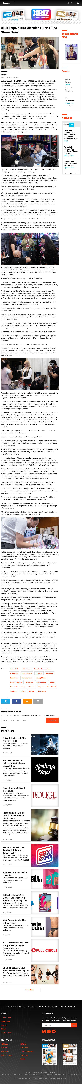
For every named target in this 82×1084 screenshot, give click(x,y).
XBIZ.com (4, 1044)
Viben (22, 691)
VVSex (31, 691)
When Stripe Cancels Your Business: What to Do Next (71, 150)
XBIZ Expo (24, 1055)
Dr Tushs (39, 673)
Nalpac (52, 682)
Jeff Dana (4, 75)
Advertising (5, 1021)
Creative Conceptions (42, 669)
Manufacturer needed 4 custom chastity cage (70, 163)
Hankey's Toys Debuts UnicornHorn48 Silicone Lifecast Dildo (14, 763)
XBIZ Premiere (6, 1055)
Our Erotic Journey (17, 687)
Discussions (65, 125)
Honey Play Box (16, 682)
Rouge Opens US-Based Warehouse (14, 789)
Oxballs (31, 687)
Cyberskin (14, 673)
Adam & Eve (15, 669)
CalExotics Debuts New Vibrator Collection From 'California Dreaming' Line (15, 897)
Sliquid (40, 687)
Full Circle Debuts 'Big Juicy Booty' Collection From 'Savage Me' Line (15, 945)
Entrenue (49, 673)
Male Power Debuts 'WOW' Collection (15, 874)
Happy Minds (41, 678)
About (3, 1029)
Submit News (6, 1017)
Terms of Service (60, 1078)
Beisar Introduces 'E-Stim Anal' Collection (14, 739)
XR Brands (42, 691)
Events (66, 71)
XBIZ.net (67, 118)
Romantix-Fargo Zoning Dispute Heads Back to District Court (13, 815)
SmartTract (51, 687)
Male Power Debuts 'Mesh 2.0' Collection (15, 921)
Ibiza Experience (69, 99)
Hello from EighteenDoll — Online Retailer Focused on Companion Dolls (70, 134)
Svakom (13, 691)
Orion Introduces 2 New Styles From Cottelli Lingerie (16, 969)
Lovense (29, 682)
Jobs (71, 125)
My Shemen (41, 682)
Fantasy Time (27, 678)
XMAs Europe (68, 80)
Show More (29, 990)
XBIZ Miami (24, 1047)
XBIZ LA (23, 1044)
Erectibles (14, 678)
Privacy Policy (6, 1032)
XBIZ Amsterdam (26, 1051)
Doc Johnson (27, 673)
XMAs (22, 1059)
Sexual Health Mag (70, 35)
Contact (4, 1025)
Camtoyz (26, 669)
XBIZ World (5, 1051)
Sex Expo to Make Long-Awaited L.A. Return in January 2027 (14, 850)
